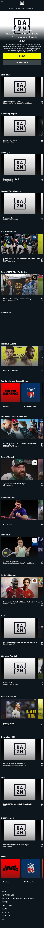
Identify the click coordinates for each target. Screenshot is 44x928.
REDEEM (5, 912)
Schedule (20, 8)
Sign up (22, 56)
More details (22, 62)
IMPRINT (5, 902)
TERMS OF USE (8, 895)
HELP (4, 891)
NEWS (4, 909)
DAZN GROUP (7, 905)
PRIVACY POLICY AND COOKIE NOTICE (18, 898)
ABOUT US (6, 915)
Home (11, 8)
